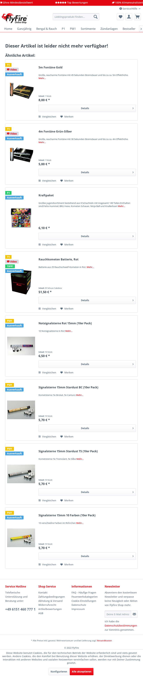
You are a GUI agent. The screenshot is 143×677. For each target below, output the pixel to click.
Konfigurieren (59, 671)
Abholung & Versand (50, 600)
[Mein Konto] (128, 16)
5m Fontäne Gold (50, 67)
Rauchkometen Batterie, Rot (58, 259)
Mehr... (42, 78)
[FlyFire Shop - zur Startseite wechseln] (15, 18)
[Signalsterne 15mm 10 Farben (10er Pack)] (21, 538)
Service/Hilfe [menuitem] (130, 8)
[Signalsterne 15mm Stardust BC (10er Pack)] (21, 410)
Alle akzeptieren (81, 671)
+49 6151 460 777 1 (20, 609)
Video (13, 69)
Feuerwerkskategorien (85, 596)
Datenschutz (79, 604)
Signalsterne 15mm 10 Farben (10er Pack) (67, 515)
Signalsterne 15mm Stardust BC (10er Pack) (68, 387)
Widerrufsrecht (47, 604)
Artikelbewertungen (50, 609)
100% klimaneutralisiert (128, 2)
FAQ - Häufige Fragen (84, 592)
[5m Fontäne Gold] (21, 90)
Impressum (78, 609)
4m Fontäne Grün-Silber (55, 131)
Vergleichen (49, 116)
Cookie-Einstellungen (84, 600)
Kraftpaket (46, 195)
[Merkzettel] (120, 16)
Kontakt (42, 592)
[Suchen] (95, 16)
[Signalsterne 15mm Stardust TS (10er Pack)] (21, 474)
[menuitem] (76, 16)
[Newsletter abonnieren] (134, 614)
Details (85, 108)
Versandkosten (104, 640)
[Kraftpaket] (21, 218)
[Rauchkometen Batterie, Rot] (21, 282)
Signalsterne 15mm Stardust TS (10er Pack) (68, 451)
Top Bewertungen (77, 2)
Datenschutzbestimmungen (121, 625)
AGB (40, 613)
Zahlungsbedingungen (51, 596)
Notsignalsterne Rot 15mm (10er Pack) (65, 323)
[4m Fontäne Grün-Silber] (21, 154)
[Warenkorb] (137, 16)
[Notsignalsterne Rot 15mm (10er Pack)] (21, 346)
